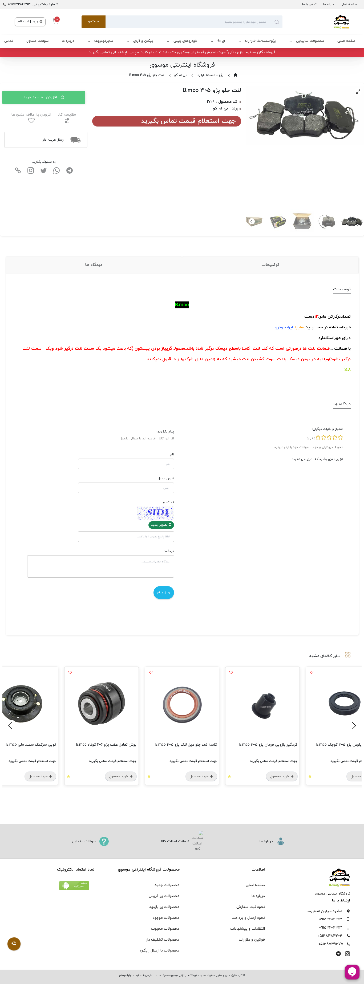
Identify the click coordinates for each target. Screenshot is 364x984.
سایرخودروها (103, 41)
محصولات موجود (166, 917)
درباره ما (328, 4)
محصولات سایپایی (310, 41)
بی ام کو (180, 75)
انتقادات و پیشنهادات (247, 928)
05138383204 (330, 935)
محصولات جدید (167, 885)
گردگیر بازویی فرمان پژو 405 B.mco (268, 744)
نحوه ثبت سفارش (250, 906)
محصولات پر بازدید (164, 906)
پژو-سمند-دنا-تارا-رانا (260, 41)
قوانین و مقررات (252, 939)
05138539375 (330, 944)
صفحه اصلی (349, 4)
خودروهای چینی (185, 41)
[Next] (252, 221)
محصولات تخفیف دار (163, 939)
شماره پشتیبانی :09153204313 (33, 4)
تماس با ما (309, 4)
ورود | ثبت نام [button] (28, 21)
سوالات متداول (37, 41)
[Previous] (353, 726)
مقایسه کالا (67, 114)
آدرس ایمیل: (165, 478)
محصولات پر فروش (164, 896)
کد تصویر (167, 502)
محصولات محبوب (165, 928)
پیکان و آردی (143, 41)
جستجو (93, 21)
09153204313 (330, 919)
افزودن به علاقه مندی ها (31, 114)
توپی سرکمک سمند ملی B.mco (31, 744)
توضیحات (270, 265)
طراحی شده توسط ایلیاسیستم (135, 975)
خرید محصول (280, 776)
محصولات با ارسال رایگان (160, 950)
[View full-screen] (358, 91)
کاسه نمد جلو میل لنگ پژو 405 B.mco (186, 744)
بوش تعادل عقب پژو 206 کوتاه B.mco (106, 744)
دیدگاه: (169, 551)
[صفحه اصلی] (315, 22)
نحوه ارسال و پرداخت (248, 917)
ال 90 (221, 41)
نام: (171, 454)
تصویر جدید (160, 525)
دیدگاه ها (93, 265)
